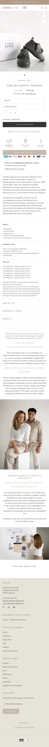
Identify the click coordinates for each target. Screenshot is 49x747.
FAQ (4, 671)
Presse (5, 678)
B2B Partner (7, 674)
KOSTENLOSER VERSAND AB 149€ (24, 2)
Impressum (7, 636)
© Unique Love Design (24, 728)
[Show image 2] (19, 75)
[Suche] (42, 8)
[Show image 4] (24, 75)
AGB (4, 643)
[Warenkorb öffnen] (46, 8)
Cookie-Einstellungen (10, 651)
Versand (6, 663)
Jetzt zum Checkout (24, 153)
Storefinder (7, 682)
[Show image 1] (17, 75)
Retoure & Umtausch (10, 667)
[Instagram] (9, 607)
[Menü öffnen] (3, 8)
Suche (5, 632)
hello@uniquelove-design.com (13, 601)
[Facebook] (3, 607)
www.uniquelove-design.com (13, 603)
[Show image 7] (31, 75)
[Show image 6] (29, 75)
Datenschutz (7, 640)
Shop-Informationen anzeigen (14, 169)
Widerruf (6, 647)
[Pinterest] (14, 607)
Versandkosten (30, 94)
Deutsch (23, 723)
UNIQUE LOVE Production (12, 685)
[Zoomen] (44, 16)
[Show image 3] (22, 75)
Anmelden (11, 711)
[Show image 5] (26, 75)
